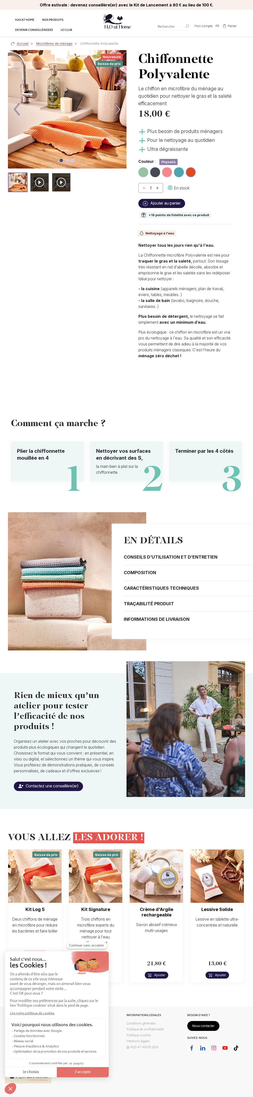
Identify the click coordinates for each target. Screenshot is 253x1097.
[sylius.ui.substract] (144, 188)
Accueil (22, 43)
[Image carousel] (61, 160)
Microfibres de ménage (54, 43)
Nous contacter (203, 1026)
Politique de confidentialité (145, 1029)
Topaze (179, 170)
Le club (66, 30)
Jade (142, 170)
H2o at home (24, 20)
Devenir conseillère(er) (34, 30)
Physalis (191, 171)
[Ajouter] (157, 188)
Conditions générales (141, 1023)
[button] (18, 182)
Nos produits (52, 20)
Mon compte (203, 26)
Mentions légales (138, 1041)
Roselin (167, 170)
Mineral (155, 170)
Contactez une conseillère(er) (52, 785)
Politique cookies (138, 1035)
